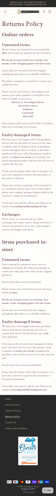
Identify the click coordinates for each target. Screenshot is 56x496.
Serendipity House (31, 487)
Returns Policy (12, 416)
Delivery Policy (13, 411)
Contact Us (10, 422)
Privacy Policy (12, 405)
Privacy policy (29, 492)
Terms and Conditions (16, 428)
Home (8, 399)
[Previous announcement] (5, 3)
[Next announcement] (51, 3)
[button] (5, 12)
